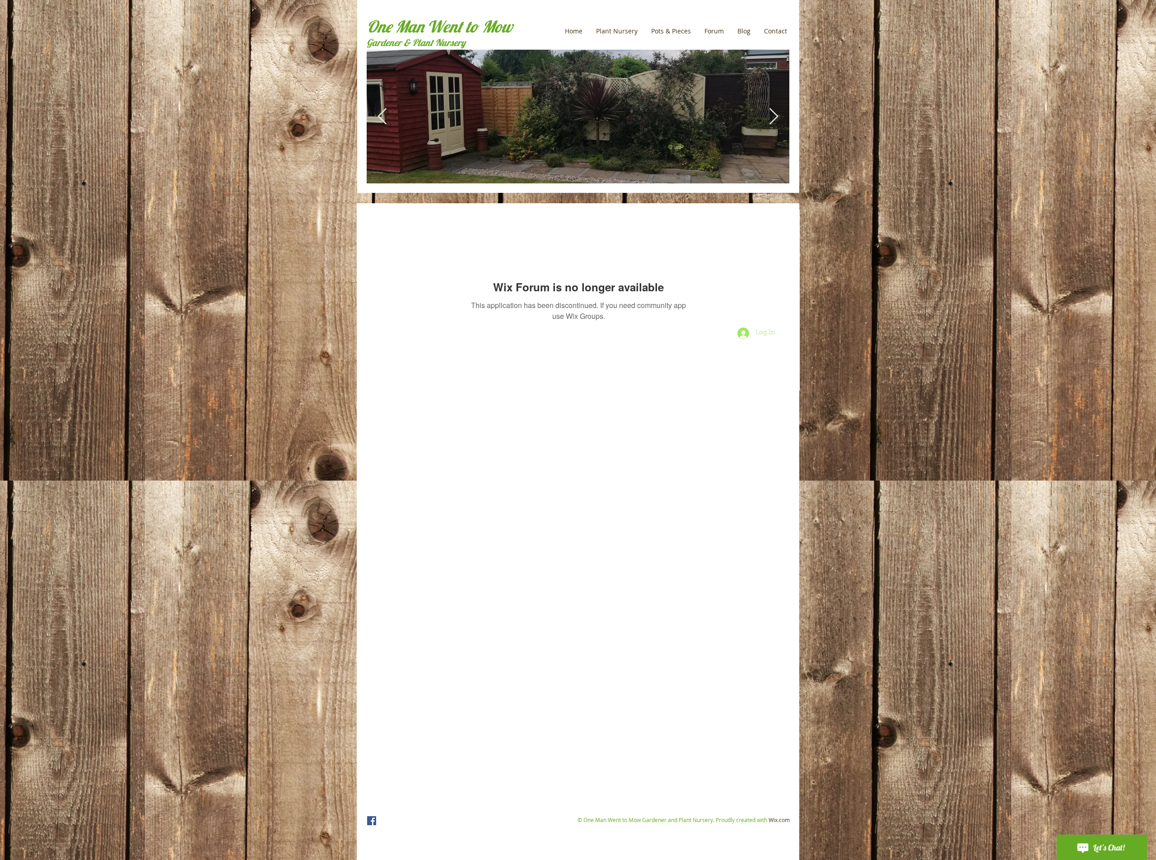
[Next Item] (774, 117)
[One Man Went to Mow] (371, 820)
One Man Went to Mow (440, 26)
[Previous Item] (382, 117)
